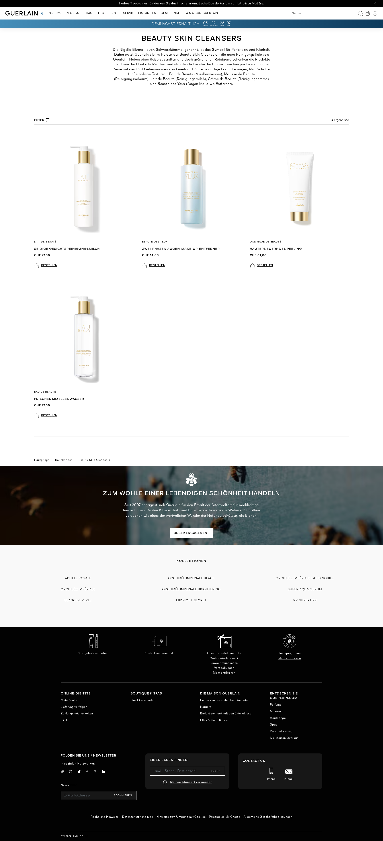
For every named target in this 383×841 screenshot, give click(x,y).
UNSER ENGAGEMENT (191, 533)
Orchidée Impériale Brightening (191, 589)
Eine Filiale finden (143, 700)
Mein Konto (68, 700)
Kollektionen (64, 460)
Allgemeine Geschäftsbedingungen (268, 817)
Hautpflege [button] (96, 13)
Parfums (275, 704)
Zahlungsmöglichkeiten (77, 713)
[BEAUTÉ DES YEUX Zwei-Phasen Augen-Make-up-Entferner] (191, 185)
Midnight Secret (191, 600)
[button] (375, 3)
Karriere (205, 707)
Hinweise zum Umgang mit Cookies (181, 817)
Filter (39, 120)
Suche (215, 771)
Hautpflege (41, 460)
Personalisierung (281, 731)
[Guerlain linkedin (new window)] (103, 772)
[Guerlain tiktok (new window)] (79, 772)
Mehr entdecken (224, 672)
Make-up (276, 711)
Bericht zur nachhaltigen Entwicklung (226, 713)
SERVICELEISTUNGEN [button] (139, 13)
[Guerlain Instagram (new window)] (70, 772)
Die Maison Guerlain (284, 738)
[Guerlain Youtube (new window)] (62, 772)
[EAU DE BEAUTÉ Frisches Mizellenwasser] (83, 335)
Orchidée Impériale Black (191, 578)
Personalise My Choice (224, 817)
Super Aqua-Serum (305, 589)
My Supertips (305, 600)
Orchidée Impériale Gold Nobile (305, 578)
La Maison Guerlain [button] (201, 13)
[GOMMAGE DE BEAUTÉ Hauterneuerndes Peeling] (299, 185)
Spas (273, 724)
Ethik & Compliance (214, 720)
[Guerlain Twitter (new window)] (95, 772)
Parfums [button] (55, 13)
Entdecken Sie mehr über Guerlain (224, 700)
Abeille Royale (78, 578)
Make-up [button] (74, 13)
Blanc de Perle (78, 600)
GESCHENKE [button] (170, 13)
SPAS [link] (115, 13)
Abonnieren (123, 795)
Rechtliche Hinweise (105, 817)
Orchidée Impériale (78, 589)
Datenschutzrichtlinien (137, 817)
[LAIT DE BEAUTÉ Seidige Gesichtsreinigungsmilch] (83, 185)
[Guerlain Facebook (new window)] (87, 772)
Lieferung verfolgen (74, 707)
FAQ (64, 720)
